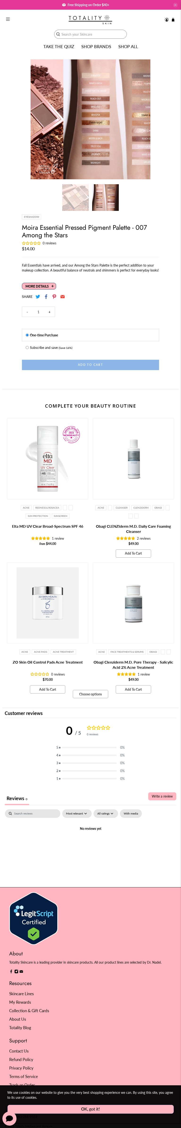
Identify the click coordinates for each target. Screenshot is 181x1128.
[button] (90, 747)
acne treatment (63, 651)
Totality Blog (20, 1027)
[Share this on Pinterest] (54, 296)
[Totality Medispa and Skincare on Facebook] (11, 972)
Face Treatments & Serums (127, 651)
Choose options (90, 694)
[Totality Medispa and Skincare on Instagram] (16, 972)
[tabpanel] (90, 844)
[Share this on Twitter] (38, 296)
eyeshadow (31, 216)
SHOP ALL (128, 46)
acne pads (40, 651)
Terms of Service (23, 1076)
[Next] (143, 119)
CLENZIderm (140, 507)
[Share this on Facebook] (46, 296)
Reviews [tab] (17, 798)
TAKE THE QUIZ (58, 46)
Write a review (162, 796)
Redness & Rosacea (47, 507)
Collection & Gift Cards (29, 1010)
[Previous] (38, 119)
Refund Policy (21, 1059)
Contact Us (19, 1051)
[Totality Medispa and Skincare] (90, 20)
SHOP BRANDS (96, 46)
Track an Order (22, 1084)
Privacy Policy (21, 1067)
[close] (175, 5)
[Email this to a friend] (63, 296)
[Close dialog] (171, 521)
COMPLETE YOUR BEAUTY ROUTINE (90, 406)
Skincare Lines (21, 993)
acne (24, 651)
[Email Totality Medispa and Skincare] (21, 972)
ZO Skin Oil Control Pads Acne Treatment (48, 662)
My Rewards (20, 1002)
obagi (158, 507)
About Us (17, 1019)
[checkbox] (131, 813)
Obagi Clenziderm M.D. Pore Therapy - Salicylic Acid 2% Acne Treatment (133, 664)
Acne (26, 507)
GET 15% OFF (47, 587)
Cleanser (122, 507)
